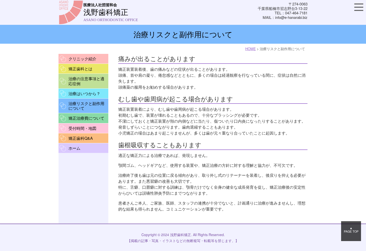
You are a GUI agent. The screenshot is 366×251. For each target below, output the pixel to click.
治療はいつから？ (84, 93)
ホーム (74, 148)
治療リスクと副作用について (86, 106)
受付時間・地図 (82, 128)
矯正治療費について (86, 118)
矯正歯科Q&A (80, 138)
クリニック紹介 (82, 59)
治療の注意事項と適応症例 (86, 81)
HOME (250, 48)
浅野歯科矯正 (110, 12)
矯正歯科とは (80, 69)
